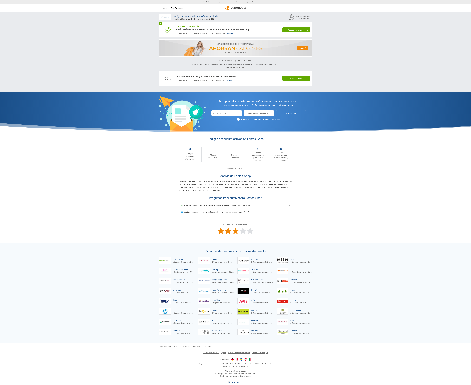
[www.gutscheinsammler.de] (232, 359)
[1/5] (220, 231)
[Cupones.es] (235, 8)
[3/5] (235, 231)
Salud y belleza (184, 346)
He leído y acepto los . (260, 119)
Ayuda (223, 352)
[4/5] (243, 231)
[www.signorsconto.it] (250, 359)
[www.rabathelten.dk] (245, 359)
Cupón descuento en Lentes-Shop (204, 346)
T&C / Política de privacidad (269, 119)
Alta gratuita (291, 113)
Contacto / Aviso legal (260, 352)
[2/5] (228, 231)
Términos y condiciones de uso (239, 352)
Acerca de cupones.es (211, 352)
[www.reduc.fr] (237, 359)
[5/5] (250, 231)
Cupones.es (172, 346)
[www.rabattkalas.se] (241, 359)
